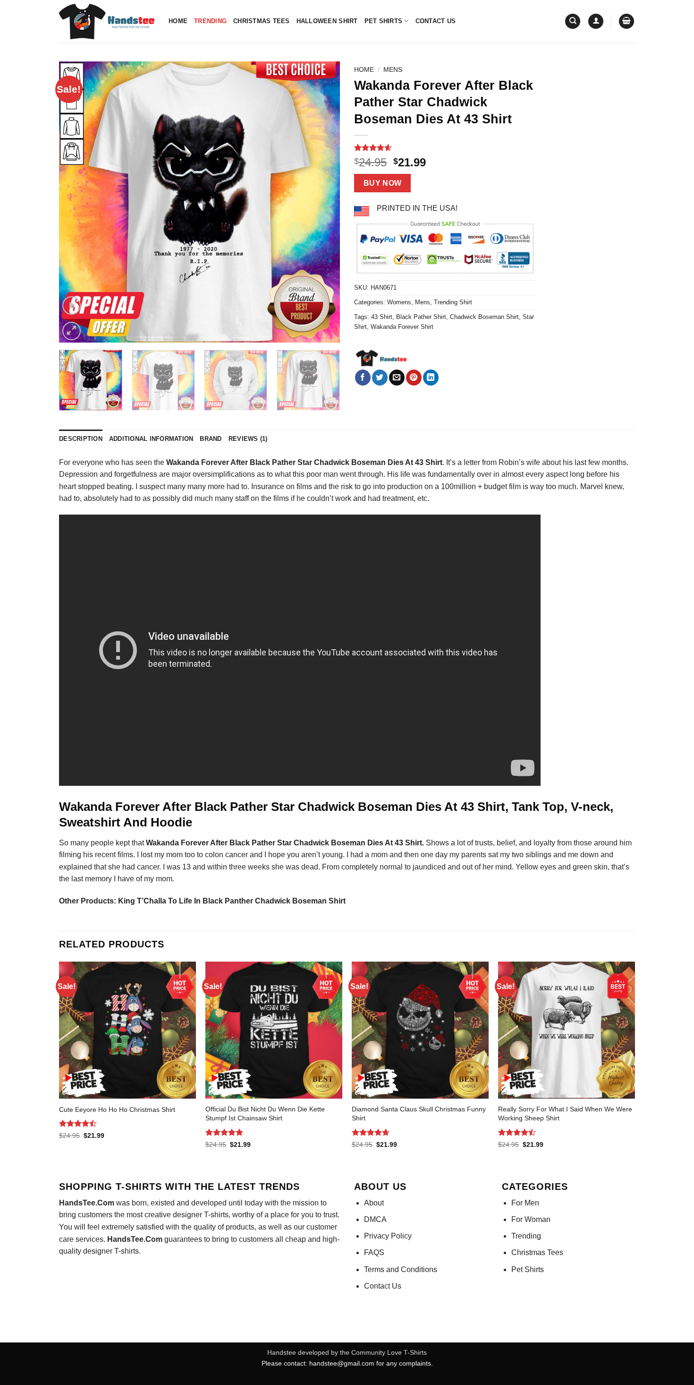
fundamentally (450, 474)
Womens (399, 302)
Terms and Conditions (400, 1269)
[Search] (572, 21)
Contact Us (435, 21)
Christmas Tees (261, 21)
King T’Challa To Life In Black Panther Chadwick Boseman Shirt (232, 901)
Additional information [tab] (151, 438)
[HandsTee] (381, 359)
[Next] (322, 202)
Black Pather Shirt (421, 316)
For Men (525, 1203)
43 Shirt (381, 316)
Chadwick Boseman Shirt (484, 316)
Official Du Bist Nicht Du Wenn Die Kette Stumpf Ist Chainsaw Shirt (265, 1113)
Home (178, 21)
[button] (595, 21)
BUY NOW (383, 183)
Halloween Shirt (327, 21)
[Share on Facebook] (363, 378)
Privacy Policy (388, 1236)
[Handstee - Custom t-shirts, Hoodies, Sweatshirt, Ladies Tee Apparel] (106, 21)
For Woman (530, 1219)
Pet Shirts (383, 21)
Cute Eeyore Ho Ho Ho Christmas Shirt (117, 1109)
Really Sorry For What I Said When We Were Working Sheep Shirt (565, 1113)
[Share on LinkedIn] (431, 378)
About (374, 1203)
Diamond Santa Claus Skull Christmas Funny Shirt (419, 1113)
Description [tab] (80, 438)
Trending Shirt (453, 302)
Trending (210, 21)
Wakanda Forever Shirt (402, 326)
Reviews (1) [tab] (248, 438)
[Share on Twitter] (380, 378)
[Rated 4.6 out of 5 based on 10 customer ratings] (445, 147)
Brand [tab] (210, 438)
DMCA (375, 1219)
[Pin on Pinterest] (414, 378)
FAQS (374, 1252)
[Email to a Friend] (397, 378)
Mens (392, 69)
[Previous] (76, 202)
